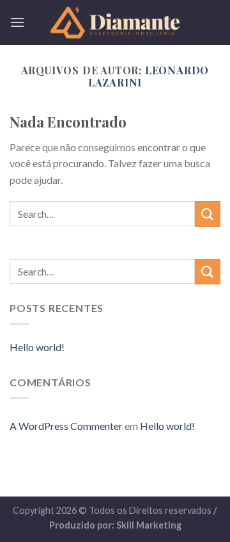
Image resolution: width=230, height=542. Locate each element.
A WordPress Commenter (66, 426)
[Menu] (17, 22)
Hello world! (37, 347)
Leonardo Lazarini (149, 76)
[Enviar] (207, 213)
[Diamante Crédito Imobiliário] (115, 22)
